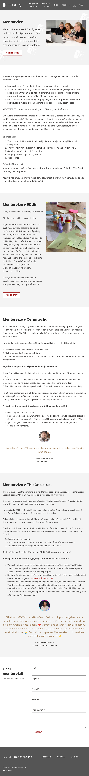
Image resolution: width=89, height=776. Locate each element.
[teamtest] (13, 5)
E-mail (35, 689)
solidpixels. (7, 770)
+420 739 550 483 (22, 757)
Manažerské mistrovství (42, 578)
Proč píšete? (38, 710)
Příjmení (36, 678)
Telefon (36, 699)
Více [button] (81, 5)
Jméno (36, 668)
